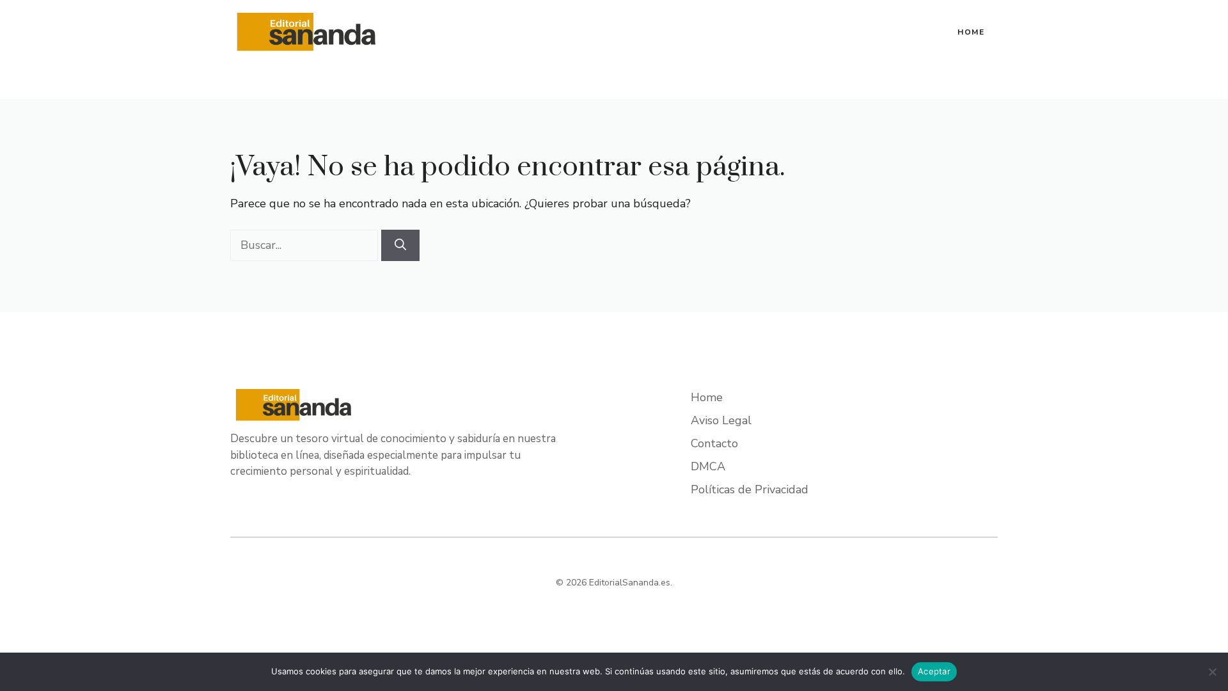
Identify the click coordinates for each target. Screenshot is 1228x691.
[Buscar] (400, 245)
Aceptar (934, 671)
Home (971, 32)
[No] (1212, 671)
